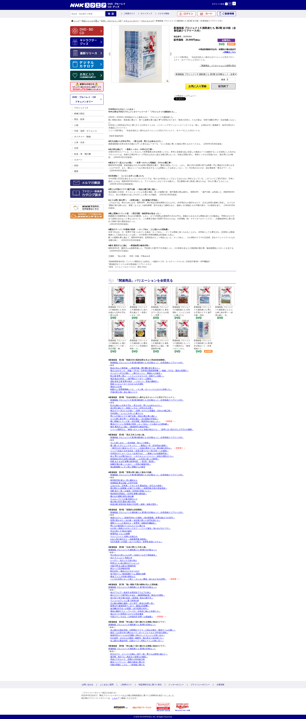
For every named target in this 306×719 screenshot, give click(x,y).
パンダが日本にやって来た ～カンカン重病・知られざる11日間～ (138, 579)
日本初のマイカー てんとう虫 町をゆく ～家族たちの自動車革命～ (139, 453)
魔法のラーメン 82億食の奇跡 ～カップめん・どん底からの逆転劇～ (139, 424)
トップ (77, 21)
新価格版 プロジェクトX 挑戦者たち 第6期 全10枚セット (132, 550)
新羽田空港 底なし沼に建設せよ (124, 480)
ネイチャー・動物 (82, 136)
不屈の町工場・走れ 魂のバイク (124, 392)
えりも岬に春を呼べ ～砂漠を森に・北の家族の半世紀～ (134, 419)
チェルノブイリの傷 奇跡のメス (124, 499)
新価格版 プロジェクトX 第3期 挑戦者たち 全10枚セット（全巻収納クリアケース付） (147, 437)
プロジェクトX (147, 21)
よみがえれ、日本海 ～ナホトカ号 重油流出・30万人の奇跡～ (136, 486)
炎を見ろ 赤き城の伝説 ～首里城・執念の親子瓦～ (131, 598)
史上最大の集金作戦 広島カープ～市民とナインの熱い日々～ (137, 641)
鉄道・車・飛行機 (82, 154)
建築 (76, 171)
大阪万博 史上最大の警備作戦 (123, 566)
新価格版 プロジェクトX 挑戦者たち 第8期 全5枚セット (132, 624)
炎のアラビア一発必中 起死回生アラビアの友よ (130, 592)
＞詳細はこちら (229, 52)
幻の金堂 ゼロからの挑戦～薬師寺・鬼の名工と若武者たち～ (137, 638)
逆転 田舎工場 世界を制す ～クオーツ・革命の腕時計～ (134, 381)
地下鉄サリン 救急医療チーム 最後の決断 (128, 574)
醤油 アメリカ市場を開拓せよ (123, 576)
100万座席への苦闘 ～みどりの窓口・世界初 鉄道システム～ (136, 542)
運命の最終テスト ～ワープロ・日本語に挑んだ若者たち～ (135, 611)
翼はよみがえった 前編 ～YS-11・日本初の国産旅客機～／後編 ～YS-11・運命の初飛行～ (149, 370)
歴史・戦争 (79, 119)
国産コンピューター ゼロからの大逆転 (126, 384)
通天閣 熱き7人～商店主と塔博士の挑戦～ (129, 657)
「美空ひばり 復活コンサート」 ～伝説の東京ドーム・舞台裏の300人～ (141, 448)
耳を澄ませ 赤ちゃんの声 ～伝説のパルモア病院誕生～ (133, 555)
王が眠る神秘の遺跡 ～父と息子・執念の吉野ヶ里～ (132, 603)
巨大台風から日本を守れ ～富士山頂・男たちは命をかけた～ (136, 405)
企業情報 (220, 685)
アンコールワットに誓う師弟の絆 (124, 600)
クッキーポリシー (176, 685)
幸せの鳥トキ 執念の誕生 (121, 531)
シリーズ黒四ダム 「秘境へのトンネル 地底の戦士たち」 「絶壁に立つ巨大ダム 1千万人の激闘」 (152, 429)
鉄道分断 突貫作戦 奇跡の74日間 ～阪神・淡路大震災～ (134, 504)
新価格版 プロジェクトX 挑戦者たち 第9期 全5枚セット (132, 649)
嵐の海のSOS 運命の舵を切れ (123, 501)
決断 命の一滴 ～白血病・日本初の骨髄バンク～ (130, 491)
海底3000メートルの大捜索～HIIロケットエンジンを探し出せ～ (137, 635)
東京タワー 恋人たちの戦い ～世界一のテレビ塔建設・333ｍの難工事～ (141, 411)
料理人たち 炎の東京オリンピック (124, 563)
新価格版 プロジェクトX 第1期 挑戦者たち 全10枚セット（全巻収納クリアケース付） (147, 362)
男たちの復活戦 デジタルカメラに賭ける (127, 526)
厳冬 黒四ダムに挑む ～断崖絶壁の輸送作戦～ (129, 427)
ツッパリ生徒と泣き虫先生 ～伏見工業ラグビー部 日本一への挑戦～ (139, 451)
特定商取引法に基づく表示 (150, 685)
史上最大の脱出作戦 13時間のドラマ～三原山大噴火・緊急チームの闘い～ (143, 630)
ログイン (186, 13)
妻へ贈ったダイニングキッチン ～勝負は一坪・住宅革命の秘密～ (139, 445)
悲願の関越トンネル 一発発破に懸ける (127, 665)
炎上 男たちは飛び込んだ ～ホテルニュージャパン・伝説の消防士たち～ (142, 456)
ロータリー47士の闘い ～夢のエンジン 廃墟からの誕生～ (136, 373)
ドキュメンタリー (131, 21)
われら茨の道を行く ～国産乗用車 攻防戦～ (129, 539)
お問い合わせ (87, 685)
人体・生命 (79, 142)
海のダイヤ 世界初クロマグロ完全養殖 (126, 614)
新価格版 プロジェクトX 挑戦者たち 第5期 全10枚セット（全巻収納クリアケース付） (147, 512)
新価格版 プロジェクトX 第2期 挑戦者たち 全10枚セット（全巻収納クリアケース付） (147, 400)
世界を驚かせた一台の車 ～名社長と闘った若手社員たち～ (135, 520)
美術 (76, 165)
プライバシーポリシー (200, 685)
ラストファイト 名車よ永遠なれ (124, 536)
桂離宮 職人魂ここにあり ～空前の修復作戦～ (130, 464)
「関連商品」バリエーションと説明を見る (218, 65)
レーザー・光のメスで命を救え (123, 560)
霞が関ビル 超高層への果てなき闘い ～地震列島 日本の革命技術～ (138, 488)
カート (206, 13)
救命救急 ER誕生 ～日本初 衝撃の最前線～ (128, 493)
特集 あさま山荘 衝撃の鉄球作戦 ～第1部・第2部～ (133, 461)
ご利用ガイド (129, 13)
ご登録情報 (226, 13)
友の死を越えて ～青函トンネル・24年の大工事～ (131, 408)
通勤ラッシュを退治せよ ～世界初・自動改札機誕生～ (133, 523)
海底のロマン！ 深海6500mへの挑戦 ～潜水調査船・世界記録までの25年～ (142, 518)
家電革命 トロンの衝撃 (120, 534)
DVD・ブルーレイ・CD (111, 21)
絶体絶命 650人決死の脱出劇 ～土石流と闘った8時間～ (134, 459)
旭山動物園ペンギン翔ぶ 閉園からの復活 (127, 467)
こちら (115, 698)
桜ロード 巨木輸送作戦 (120, 568)
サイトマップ (146, 13)
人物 (76, 125)
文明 (76, 148)
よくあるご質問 (106, 685)
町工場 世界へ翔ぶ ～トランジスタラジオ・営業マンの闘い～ (137, 376)
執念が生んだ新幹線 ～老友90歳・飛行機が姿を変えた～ (135, 368)
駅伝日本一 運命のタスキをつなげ (124, 571)
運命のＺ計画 (116, 387)
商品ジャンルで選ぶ (90, 21)
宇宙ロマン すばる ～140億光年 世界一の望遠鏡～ (131, 617)
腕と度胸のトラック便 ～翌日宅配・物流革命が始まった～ (135, 421)
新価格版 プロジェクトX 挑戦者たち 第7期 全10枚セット (132, 587)
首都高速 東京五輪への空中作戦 (124, 483)
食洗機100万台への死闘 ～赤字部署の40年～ (129, 608)
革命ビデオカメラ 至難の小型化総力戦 (127, 659)
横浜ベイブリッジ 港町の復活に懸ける (127, 662)
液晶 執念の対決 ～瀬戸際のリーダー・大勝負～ (131, 379)
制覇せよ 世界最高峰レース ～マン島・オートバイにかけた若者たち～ (141, 389)
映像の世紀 (79, 113)
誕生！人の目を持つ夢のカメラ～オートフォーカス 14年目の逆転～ (139, 632)
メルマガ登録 (163, 13)
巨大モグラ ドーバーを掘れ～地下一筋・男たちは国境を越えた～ (139, 654)
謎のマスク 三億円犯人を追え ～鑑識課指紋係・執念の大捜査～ (137, 595)
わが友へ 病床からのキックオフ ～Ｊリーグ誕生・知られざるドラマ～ (140, 528)
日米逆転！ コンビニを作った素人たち (126, 413)
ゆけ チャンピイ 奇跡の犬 (121, 558)
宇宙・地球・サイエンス (85, 131)
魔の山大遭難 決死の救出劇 (122, 496)
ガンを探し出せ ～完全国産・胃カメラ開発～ (130, 443)
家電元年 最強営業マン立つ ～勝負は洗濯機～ (129, 606)
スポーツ (78, 160)
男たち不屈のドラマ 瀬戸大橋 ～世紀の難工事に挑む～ (133, 416)
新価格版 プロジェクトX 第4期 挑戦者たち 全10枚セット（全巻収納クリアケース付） (147, 475)
